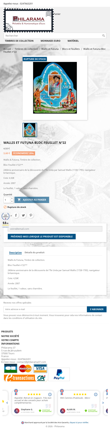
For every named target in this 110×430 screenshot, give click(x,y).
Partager (16, 215)
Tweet (23, 215)
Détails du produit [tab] (35, 252)
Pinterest (31, 215)
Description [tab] (15, 252)
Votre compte (10, 340)
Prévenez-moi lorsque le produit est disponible (42, 236)
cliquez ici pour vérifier (78, 422)
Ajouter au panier (31, 199)
